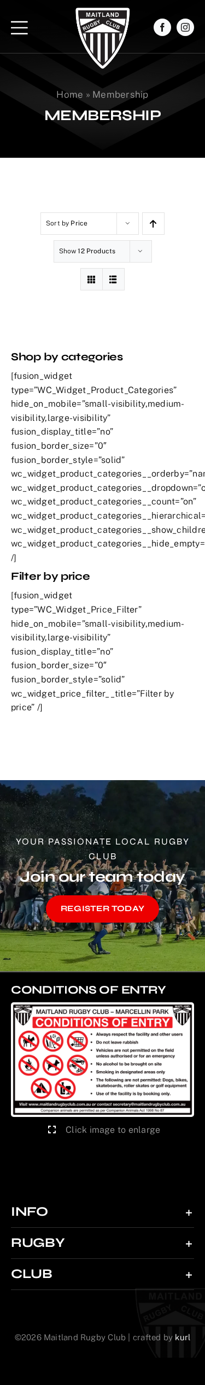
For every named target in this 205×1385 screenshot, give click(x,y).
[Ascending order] (153, 223)
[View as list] (113, 279)
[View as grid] (91, 279)
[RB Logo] (102, 12)
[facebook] (162, 27)
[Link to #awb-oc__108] (19, 27)
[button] (102, 1212)
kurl (182, 1337)
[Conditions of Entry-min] (102, 1006)
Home (69, 94)
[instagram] (185, 27)
